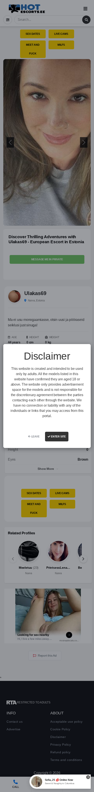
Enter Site (58, 436)
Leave (35, 436)
